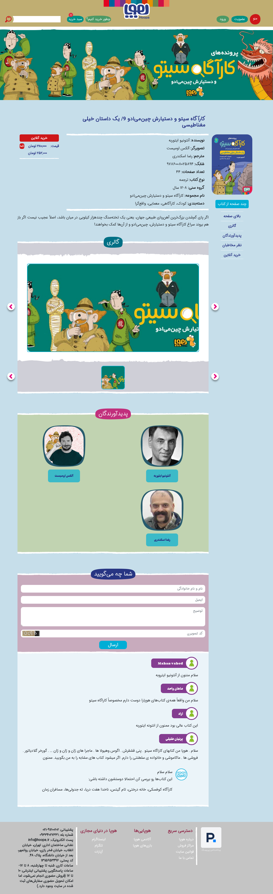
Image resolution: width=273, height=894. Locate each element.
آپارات (98, 851)
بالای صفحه (232, 216)
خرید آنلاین (232, 255)
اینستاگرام (99, 839)
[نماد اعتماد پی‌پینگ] (211, 839)
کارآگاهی (168, 203)
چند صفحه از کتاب (232, 204)
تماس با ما (186, 858)
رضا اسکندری (182, 156)
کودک (181, 203)
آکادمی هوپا (142, 839)
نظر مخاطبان (232, 245)
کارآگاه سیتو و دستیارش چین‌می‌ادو (156, 196)
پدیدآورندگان (232, 235)
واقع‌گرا (140, 203)
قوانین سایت (185, 851)
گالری (232, 226)
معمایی (153, 203)
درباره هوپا (186, 839)
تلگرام (99, 845)
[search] (8, 19)
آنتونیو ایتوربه (179, 140)
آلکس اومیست (178, 148)
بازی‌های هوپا (142, 845)
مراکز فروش (186, 845)
